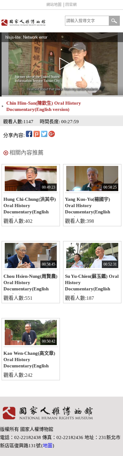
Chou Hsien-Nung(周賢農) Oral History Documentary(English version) (30, 284)
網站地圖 (54, 5)
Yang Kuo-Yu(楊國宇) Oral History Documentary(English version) (87, 207)
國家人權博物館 (30, 22)
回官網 (71, 5)
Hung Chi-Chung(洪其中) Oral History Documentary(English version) (29, 207)
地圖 (47, 445)
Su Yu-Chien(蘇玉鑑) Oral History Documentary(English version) (92, 284)
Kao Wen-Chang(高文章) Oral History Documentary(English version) (29, 361)
